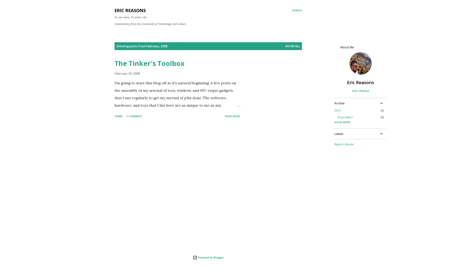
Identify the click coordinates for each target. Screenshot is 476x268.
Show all (292, 46)
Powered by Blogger (210, 257)
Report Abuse (343, 144)
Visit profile (360, 91)
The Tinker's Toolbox (149, 63)
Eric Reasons (130, 10)
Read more (232, 116)
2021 (337, 110)
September (345, 117)
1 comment (134, 116)
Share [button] (119, 116)
